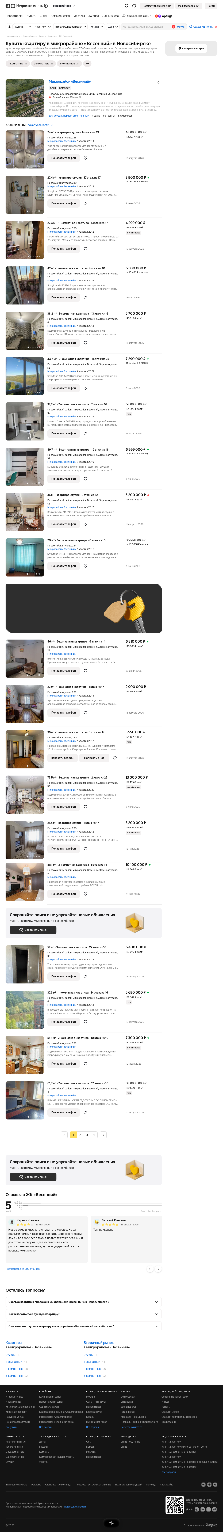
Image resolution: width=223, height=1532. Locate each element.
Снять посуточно (130, 1441)
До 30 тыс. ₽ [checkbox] (21, 613)
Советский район (49, 1406)
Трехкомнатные (15, 1446)
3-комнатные (14, 1375)
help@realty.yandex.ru (75, 1506)
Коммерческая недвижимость (56, 1456)
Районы (166, 1406)
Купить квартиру (171, 1441)
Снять (124, 1446)
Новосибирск (93, 1406)
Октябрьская (128, 1396)
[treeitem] (15, 16)
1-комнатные (14, 1362)
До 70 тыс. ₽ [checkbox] (67, 613)
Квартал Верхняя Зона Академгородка (61, 1411)
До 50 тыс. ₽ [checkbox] (44, 613)
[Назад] (150, 1268)
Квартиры (14, 1343)
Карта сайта (166, 1484)
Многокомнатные (16, 1441)
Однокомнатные (15, 1456)
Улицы (165, 1401)
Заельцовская (128, 1406)
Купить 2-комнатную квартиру (179, 1451)
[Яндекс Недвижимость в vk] (203, 1484)
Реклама (36, 1484)
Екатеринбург (94, 1411)
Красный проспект (16, 1411)
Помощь (151, 1484)
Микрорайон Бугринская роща (56, 1421)
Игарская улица (14, 1396)
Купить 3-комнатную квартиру (179, 1466)
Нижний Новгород (96, 1421)
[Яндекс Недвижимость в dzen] (209, 1484)
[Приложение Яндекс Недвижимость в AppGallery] (208, 1509)
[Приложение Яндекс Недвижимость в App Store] (197, 1509)
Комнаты (44, 1451)
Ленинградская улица (18, 1421)
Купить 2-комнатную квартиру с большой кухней (189, 1461)
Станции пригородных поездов (179, 1416)
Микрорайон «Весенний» (61, 141)
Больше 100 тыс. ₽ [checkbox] (49, 623)
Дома (42, 1441)
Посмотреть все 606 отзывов (23, 1268)
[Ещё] (87, 63)
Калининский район (50, 1396)
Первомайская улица (59, 137)
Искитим (91, 1451)
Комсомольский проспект (20, 1406)
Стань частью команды (58, 1484)
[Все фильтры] (9, 26)
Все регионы (169, 1421)
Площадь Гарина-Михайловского (139, 1421)
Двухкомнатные (15, 1451)
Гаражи (43, 1446)
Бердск (90, 1446)
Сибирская (127, 1401)
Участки (43, 1461)
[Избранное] (126, 6)
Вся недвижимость (16, 1484)
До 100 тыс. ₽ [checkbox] (21, 623)
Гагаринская (127, 1411)
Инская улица (13, 1401)
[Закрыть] (216, 26)
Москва (90, 1396)
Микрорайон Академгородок (55, 1416)
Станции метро (170, 1411)
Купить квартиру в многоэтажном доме (184, 1446)
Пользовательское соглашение (93, 1484)
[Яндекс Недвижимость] (27, 5)
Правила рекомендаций (128, 1484)
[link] (211, 6)
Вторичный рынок (99, 1343)
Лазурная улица (15, 1416)
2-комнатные (14, 1368)
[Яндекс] (211, 1525)
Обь (88, 1441)
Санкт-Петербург (96, 1401)
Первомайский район (51, 1401)
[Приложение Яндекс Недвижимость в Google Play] (203, 1509)
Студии (11, 1355)
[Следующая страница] (103, 1134)
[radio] (80, 1134)
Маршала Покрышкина (133, 1416)
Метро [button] (180, 27)
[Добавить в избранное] (158, 82)
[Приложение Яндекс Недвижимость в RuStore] (214, 1509)
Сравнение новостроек (175, 1396)
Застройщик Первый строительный (69, 115)
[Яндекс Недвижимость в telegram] (215, 1484)
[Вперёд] (158, 1268)
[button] (134, 6)
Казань (90, 1416)
